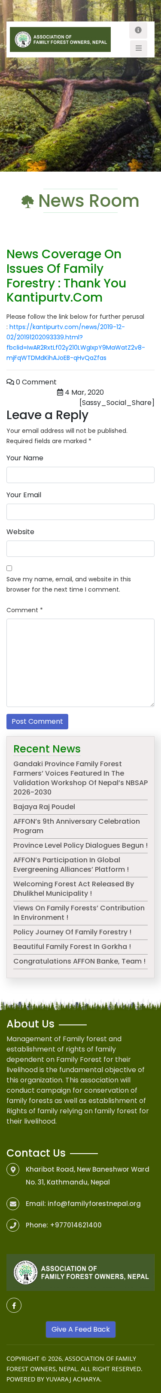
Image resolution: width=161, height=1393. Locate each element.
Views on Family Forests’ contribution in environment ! (79, 912)
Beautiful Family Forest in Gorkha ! (72, 947)
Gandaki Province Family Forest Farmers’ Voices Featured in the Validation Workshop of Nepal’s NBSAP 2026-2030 (80, 778)
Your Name (24, 458)
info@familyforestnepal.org (94, 1203)
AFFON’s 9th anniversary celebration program (76, 826)
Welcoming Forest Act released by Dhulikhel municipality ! (73, 888)
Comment (24, 610)
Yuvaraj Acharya (73, 1379)
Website (20, 532)
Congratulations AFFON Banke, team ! (79, 961)
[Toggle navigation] (138, 30)
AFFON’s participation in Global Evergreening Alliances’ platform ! (71, 864)
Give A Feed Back (81, 1329)
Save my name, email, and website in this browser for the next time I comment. (68, 584)
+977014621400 (76, 1225)
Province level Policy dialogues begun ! (80, 845)
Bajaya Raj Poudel (44, 807)
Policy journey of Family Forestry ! (72, 932)
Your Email (23, 495)
